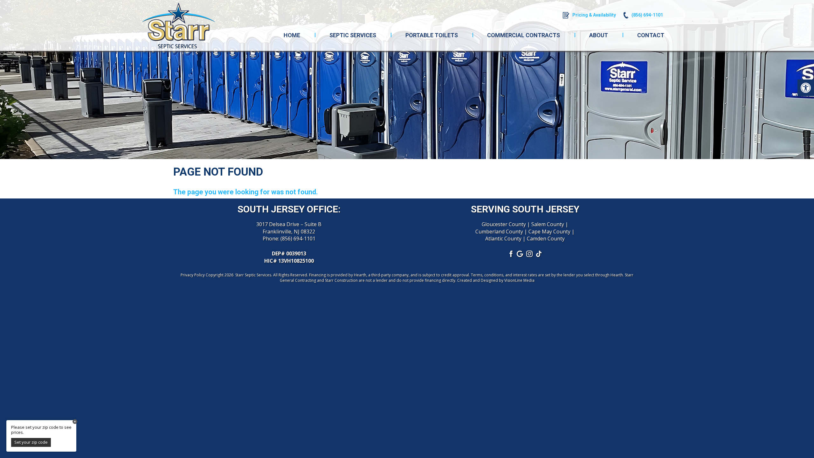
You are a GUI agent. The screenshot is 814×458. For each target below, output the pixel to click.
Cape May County (549, 231)
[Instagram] (530, 253)
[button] (805, 88)
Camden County (546, 238)
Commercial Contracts (523, 35)
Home (292, 35)
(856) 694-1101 (297, 238)
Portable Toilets (431, 35)
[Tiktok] (539, 253)
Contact (650, 35)
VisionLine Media (519, 280)
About (598, 35)
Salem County (547, 224)
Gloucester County (504, 224)
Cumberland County (499, 231)
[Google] (520, 253)
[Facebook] (511, 253)
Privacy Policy (193, 275)
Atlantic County (503, 238)
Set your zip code (31, 442)
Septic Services (352, 35)
